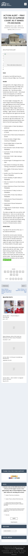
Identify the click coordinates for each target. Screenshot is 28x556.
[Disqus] (14, 408)
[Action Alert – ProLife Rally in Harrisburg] (14, 307)
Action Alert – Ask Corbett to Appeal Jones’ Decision (13, 378)
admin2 (12, 26)
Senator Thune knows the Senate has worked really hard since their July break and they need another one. (14, 510)
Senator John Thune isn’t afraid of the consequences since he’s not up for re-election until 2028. (13, 504)
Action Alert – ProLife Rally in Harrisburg (11, 316)
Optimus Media (19, 548)
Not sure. (7, 515)
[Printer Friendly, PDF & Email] (7, 260)
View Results (14, 522)
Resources (14, 554)
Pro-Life (16, 552)
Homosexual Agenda (8, 552)
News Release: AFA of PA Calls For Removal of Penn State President (12, 337)
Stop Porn (21, 552)
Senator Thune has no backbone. (12, 495)
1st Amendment (5, 551)
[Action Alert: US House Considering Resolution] (14, 348)
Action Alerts (14, 27)
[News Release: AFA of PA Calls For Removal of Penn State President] (14, 327)
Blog (19, 551)
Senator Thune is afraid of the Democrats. (14, 499)
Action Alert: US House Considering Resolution (12, 357)
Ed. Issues (23, 551)
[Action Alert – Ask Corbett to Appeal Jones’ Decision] (14, 369)
